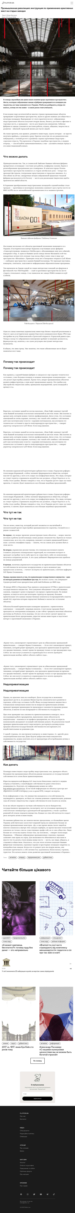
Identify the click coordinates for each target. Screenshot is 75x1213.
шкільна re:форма (58, 941)
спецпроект (57, 938)
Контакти (23, 1119)
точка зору (7, 941)
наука (13, 1043)
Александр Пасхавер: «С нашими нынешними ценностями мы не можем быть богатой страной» (55, 1051)
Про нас (22, 1116)
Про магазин (24, 1174)
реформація (45, 938)
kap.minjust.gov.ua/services (14, 788)
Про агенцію (24, 1148)
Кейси (22, 1151)
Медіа (22, 1128)
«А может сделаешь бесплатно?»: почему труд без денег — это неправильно (17, 947)
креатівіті (6, 938)
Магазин (23, 1159)
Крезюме (23, 1183)
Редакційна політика (27, 1133)
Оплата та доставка (27, 1165)
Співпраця (23, 1136)
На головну (37, 1061)
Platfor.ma (24, 1113)
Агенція (23, 1145)
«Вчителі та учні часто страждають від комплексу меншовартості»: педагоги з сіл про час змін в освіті (55, 949)
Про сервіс (24, 1186)
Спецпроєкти (24, 1130)
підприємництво (34, 857)
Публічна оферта (26, 1171)
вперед (22, 857)
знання (5, 1043)
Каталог (22, 1162)
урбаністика (47, 857)
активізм (12, 857)
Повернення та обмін (27, 1168)
